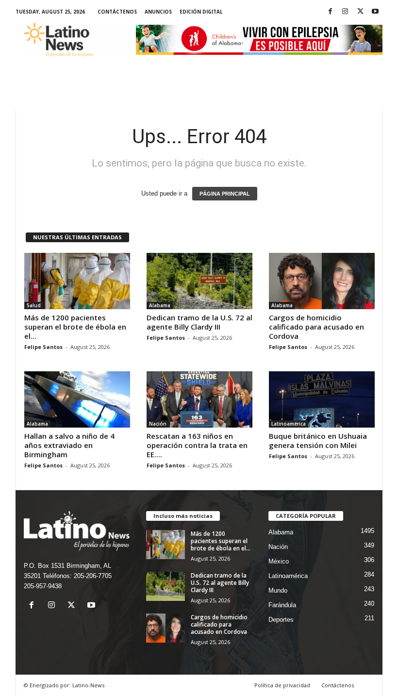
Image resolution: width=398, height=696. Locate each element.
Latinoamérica (288, 423)
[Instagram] (345, 12)
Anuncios (158, 11)
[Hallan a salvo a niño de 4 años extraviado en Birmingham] (77, 399)
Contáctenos (117, 11)
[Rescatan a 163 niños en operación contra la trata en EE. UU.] (199, 399)
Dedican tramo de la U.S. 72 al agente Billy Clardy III (199, 322)
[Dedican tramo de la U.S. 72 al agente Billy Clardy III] (199, 281)
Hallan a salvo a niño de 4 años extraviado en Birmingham (69, 445)
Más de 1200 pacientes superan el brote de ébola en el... (75, 327)
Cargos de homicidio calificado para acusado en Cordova (316, 327)
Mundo (277, 590)
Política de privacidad (282, 685)
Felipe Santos (43, 346)
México (278, 561)
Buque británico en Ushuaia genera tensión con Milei (318, 440)
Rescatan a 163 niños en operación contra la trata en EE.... (197, 445)
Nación (157, 423)
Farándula (282, 605)
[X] (360, 12)
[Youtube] (375, 12)
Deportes (281, 619)
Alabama (159, 305)
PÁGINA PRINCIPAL (224, 194)
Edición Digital (201, 11)
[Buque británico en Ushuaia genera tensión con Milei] (322, 399)
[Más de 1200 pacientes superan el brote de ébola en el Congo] (77, 281)
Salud (34, 305)
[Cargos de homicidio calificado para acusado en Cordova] (322, 281)
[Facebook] (330, 12)
